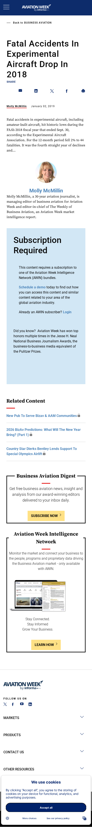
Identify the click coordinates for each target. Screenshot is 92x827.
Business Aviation (38, 22)
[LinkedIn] (30, 705)
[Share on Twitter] (52, 91)
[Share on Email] (20, 91)
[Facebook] (13, 705)
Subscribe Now (44, 516)
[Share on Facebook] (68, 91)
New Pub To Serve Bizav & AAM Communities (41, 416)
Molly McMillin (17, 106)
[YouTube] (22, 705)
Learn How (44, 645)
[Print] (83, 91)
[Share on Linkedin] (36, 91)
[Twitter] (5, 705)
